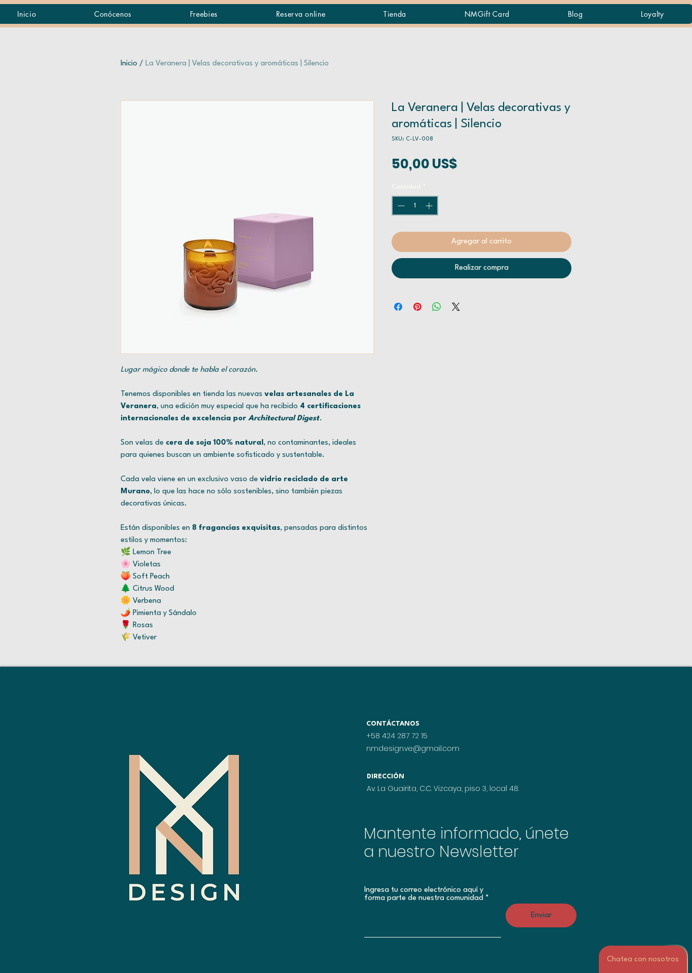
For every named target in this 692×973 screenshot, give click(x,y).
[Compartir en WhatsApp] (437, 307)
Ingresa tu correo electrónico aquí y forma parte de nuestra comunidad (423, 894)
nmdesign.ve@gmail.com (412, 748)
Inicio (129, 63)
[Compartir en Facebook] (398, 307)
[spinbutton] (415, 205)
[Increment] (430, 205)
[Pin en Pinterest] (417, 307)
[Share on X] (456, 307)
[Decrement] (400, 205)
